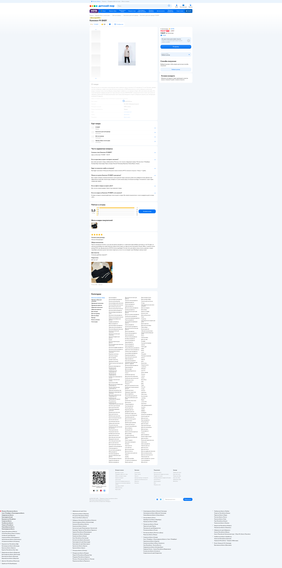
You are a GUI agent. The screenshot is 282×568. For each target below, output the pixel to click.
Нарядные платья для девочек (115, 446)
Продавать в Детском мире (121, 474)
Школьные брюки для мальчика (116, 305)
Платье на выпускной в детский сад (116, 364)
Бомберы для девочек (130, 338)
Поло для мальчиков (113, 425)
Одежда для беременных (130, 371)
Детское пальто (128, 420)
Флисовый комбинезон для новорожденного (115, 395)
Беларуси (108, 501)
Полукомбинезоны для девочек (132, 347)
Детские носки (144, 418)
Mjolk (142, 385)
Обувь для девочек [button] (96, 309)
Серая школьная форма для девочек (115, 319)
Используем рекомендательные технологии (99, 500)
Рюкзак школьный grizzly (114, 301)
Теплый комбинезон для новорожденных (114, 388)
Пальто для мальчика (113, 430)
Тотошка (143, 374)
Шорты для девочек (129, 324)
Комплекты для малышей (114, 405)
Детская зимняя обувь (146, 325)
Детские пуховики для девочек (132, 314)
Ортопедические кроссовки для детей (147, 305)
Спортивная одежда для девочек (132, 318)
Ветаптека (175, 481)
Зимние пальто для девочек (115, 450)
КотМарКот (143, 412)
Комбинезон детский (130, 374)
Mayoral (143, 359)
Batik (142, 383)
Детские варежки (145, 434)
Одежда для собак (177, 479)
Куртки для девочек (129, 346)
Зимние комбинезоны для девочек (115, 456)
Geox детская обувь (129, 458)
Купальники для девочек (146, 414)
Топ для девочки (145, 431)
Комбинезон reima (129, 380)
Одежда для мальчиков (114, 439)
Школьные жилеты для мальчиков (114, 331)
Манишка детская (145, 456)
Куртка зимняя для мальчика (115, 417)
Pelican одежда (144, 372)
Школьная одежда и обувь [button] (98, 297)
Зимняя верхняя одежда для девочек (131, 322)
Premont (143, 390)
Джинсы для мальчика (114, 442)
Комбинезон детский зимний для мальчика (115, 427)
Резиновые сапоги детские (131, 453)
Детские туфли (128, 369)
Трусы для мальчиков (146, 425)
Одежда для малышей (113, 361)
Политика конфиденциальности (122, 481)
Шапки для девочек (145, 443)
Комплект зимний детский (131, 415)
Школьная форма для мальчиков (116, 303)
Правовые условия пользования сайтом (109, 498)
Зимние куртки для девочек (131, 326)
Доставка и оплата (119, 472)
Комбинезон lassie (129, 390)
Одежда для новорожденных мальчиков (115, 393)
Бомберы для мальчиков (114, 433)
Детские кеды (144, 339)
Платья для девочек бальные (115, 458)
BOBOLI (143, 410)
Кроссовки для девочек (130, 360)
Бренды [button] (93, 317)
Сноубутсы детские (129, 435)
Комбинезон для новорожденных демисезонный (116, 403)
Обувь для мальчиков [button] (97, 307)
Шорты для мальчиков (114, 435)
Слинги (126, 372)
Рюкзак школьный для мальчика (116, 308)
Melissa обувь (144, 327)
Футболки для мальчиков (114, 416)
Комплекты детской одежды (131, 15)
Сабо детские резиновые (147, 331)
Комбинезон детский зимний (131, 378)
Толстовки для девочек (114, 453)
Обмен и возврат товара (120, 476)
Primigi (142, 303)
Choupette (143, 354)
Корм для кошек (176, 474)
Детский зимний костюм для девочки (131, 329)
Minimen (143, 387)
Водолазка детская (129, 409)
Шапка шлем (144, 442)
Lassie (142, 352)
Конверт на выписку (113, 359)
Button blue (144, 363)
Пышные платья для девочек (131, 300)
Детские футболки (129, 394)
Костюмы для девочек (130, 340)
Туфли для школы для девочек (115, 327)
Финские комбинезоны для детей (131, 398)
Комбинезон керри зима (130, 413)
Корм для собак (176, 477)
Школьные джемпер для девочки (114, 342)
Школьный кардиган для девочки (114, 337)
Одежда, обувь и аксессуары (102, 15)
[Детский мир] (102, 6)
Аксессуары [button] (94, 321)
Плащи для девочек (129, 404)
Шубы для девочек (129, 306)
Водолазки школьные (113, 354)
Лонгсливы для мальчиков (115, 441)
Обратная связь (118, 487)
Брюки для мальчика (113, 414)
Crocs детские (128, 447)
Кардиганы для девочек (114, 460)
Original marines (145, 365)
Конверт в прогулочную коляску (114, 380)
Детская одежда (117, 15)
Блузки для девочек (129, 344)
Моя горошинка (112, 401)
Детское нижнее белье (146, 427)
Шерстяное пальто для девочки (132, 349)
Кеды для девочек (129, 367)
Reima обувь (144, 309)
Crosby (142, 388)
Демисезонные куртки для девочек (131, 312)
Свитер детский (128, 430)
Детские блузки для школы (115, 306)
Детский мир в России (95, 501)
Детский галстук (145, 449)
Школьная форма (112, 297)
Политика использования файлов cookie (122, 483)
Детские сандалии (145, 307)
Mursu (142, 335)
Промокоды (118, 479)
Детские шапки (144, 438)
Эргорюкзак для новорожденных (112, 374)
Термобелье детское (129, 417)
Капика (143, 357)
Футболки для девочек (114, 462)
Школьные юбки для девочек (115, 310)
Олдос (142, 348)
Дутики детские (144, 323)
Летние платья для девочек (131, 336)
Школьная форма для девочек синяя (115, 313)
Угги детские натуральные (131, 460)
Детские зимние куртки (130, 419)
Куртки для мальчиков (114, 407)
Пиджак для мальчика (130, 424)
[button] (188, 11)
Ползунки (127, 383)
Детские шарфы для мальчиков (148, 451)
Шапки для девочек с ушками (147, 458)
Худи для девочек (129, 342)
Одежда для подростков (130, 392)
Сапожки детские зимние (147, 301)
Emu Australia (144, 396)
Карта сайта (118, 489)
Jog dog (126, 456)
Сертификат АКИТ (119, 486)
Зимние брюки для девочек (131, 353)
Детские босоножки (146, 315)
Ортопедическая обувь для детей (131, 438)
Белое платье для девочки (131, 333)
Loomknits (143, 366)
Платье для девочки (113, 448)
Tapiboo (127, 454)
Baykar (142, 399)
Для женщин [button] (94, 311)
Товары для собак (177, 476)
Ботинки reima (144, 313)
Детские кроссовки (129, 449)
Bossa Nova (143, 379)
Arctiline (143, 407)
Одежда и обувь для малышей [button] (96, 300)
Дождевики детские (129, 411)
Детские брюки (128, 428)
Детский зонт (144, 462)
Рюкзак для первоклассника (147, 440)
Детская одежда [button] (95, 313)
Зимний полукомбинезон (131, 426)
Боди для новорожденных (115, 366)
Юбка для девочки (113, 451)
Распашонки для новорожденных (112, 368)
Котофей (143, 341)
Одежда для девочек (129, 302)
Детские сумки (144, 447)
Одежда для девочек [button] (96, 305)
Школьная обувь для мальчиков (116, 329)
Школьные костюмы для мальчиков (114, 334)
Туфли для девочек (129, 358)
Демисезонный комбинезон (131, 376)
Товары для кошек (177, 472)
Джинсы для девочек (129, 331)
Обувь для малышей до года (115, 390)
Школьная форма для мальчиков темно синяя (116, 345)
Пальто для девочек (129, 320)
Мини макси (144, 394)
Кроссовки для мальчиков (131, 357)
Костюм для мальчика (113, 419)
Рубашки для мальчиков (114, 423)
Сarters (142, 377)
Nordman (127, 443)
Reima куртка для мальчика (115, 444)
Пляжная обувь (144, 337)
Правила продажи (119, 477)
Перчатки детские (145, 445)
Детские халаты (144, 423)
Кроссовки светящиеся (130, 442)
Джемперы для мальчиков (114, 437)
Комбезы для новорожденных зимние (115, 377)
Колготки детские (145, 416)
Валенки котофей (145, 311)
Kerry (142, 361)
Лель (142, 381)
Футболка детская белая (130, 422)
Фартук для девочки (113, 323)
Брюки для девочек (129, 335)
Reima (142, 350)
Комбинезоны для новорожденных (113, 371)
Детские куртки (128, 382)
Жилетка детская (129, 408)
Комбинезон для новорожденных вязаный (114, 398)
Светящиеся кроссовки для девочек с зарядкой (131, 363)
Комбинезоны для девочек (131, 316)
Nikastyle (143, 368)
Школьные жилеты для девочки (116, 349)
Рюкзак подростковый (146, 436)
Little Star (143, 398)
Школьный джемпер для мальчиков (114, 351)
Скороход (143, 318)
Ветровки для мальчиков (114, 412)
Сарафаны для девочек (114, 321)
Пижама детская (144, 421)
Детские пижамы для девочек (131, 307)
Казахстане (102, 501)
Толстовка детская (129, 406)
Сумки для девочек (145, 460)
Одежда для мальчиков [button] (97, 303)
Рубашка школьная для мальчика (116, 317)
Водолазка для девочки (130, 355)
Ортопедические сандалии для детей (148, 321)
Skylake (110, 339)
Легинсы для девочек (130, 304)
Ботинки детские (145, 329)
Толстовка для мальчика (114, 421)
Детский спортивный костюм (132, 385)
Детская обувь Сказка (146, 297)
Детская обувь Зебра (146, 299)
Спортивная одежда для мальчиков (114, 410)
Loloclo (143, 376)
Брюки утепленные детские (131, 431)
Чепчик (143, 432)
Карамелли (143, 392)
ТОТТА (143, 409)
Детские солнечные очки (147, 454)
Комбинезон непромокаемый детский (132, 388)
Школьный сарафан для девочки (116, 347)
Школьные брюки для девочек (115, 325)
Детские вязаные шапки (146, 453)
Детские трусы (144, 429)
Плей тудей (144, 346)
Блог (155, 483)
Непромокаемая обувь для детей (147, 333)
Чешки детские (128, 445)
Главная (91, 15)
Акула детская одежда (146, 343)
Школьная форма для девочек (115, 299)
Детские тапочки (129, 451)
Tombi (142, 317)
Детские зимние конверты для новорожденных (115, 385)
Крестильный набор (113, 382)
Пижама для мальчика (113, 431)
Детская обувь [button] (95, 315)
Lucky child (144, 401)
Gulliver (143, 344)
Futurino (143, 370)
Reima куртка (128, 402)
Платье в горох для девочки (131, 351)
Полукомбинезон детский (131, 395)
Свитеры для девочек (130, 309)
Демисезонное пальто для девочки (131, 298)
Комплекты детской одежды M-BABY (149, 15)
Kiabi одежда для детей (146, 405)
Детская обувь (128, 433)
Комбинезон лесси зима (130, 400)
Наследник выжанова (146, 355)
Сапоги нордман (128, 440)
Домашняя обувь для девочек (131, 365)
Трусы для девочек (145, 420)
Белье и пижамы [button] (95, 319)
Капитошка (143, 403)
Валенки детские (129, 462)
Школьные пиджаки (113, 355)
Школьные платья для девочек (115, 315)
